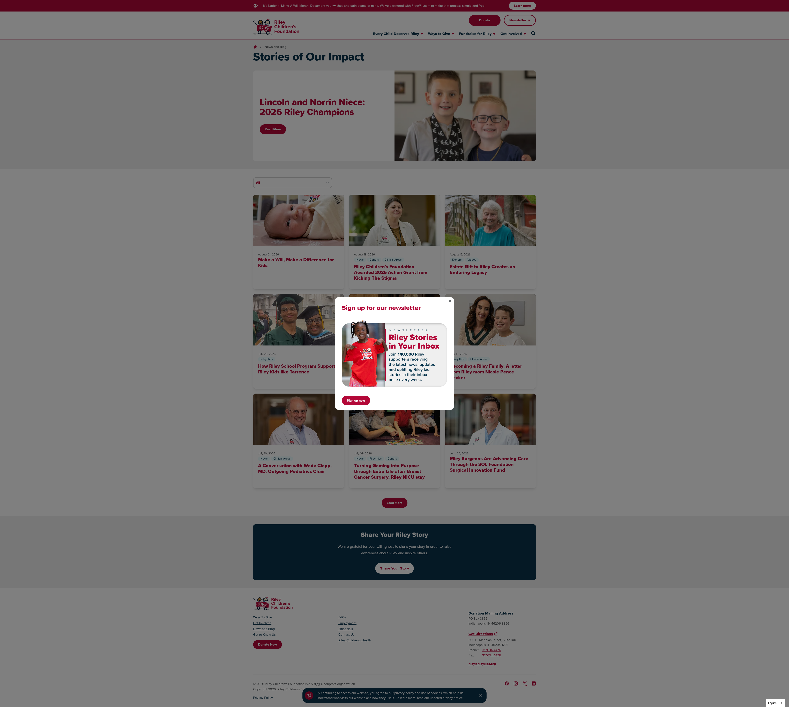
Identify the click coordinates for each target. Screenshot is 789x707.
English (772, 703)
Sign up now (356, 400)
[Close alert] (450, 301)
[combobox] (775, 703)
